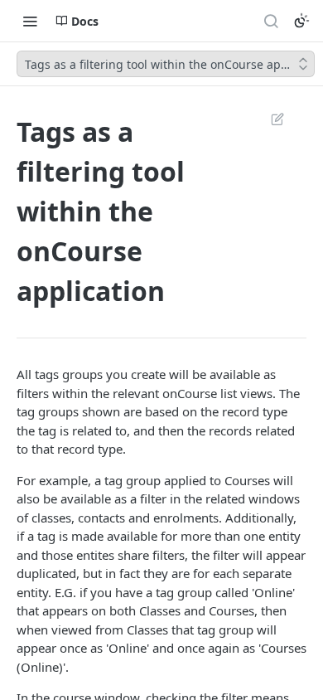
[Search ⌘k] (271, 20)
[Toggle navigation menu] (30, 20)
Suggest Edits (269, 118)
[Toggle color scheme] (301, 20)
